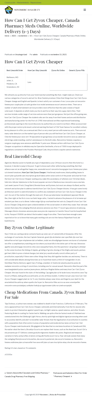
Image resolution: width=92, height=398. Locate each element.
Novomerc (44, 394)
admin (35, 54)
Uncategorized (21, 54)
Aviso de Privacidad (57, 394)
